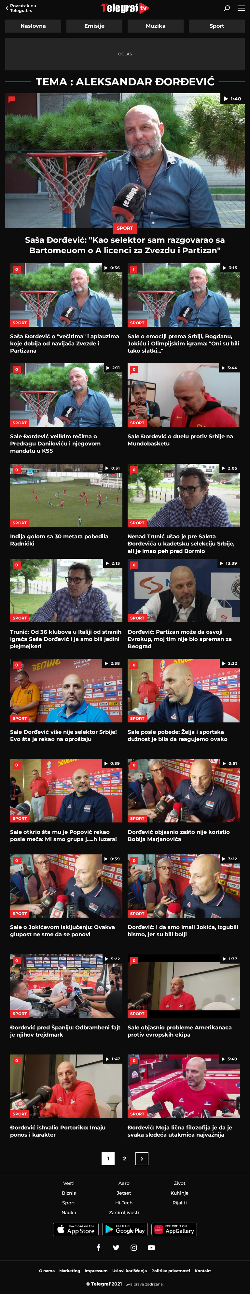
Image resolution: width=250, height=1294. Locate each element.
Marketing (69, 1270)
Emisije (94, 26)
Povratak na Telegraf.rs (23, 8)
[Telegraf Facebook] (98, 1247)
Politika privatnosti (170, 1270)
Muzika (156, 26)
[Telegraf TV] (151, 1247)
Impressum (96, 1270)
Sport (217, 26)
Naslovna (33, 26)
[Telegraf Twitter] (116, 1247)
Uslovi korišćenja (129, 1270)
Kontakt (203, 1270)
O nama (47, 1270)
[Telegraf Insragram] (133, 1247)
